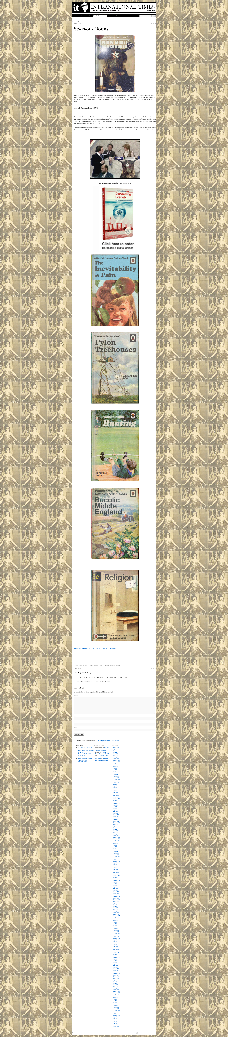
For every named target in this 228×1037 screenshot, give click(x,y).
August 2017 (116, 920)
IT (72, 1033)
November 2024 (116, 781)
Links (86, 16)
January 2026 (116, 758)
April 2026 (115, 753)
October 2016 (116, 936)
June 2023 (115, 808)
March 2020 (115, 871)
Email (75, 722)
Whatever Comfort (82, 757)
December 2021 (116, 837)
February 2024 (116, 795)
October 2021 (116, 840)
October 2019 (116, 879)
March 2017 (115, 928)
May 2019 (115, 887)
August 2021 (116, 843)
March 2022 (115, 832)
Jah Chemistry (77, 23)
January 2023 (116, 816)
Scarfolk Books (106, 665)
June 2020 (115, 866)
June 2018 (115, 904)
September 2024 (116, 784)
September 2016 (116, 938)
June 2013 (115, 1000)
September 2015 (116, 957)
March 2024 (115, 794)
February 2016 (116, 949)
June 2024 (115, 789)
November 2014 (116, 973)
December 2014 (116, 972)
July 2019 (115, 883)
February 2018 (116, 911)
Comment (76, 695)
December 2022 (116, 818)
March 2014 (115, 986)
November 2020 (116, 858)
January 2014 (116, 989)
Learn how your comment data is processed (108, 741)
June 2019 (115, 885)
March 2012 (115, 1025)
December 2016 (116, 933)
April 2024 (115, 792)
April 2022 (115, 830)
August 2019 (116, 882)
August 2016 (116, 939)
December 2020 (116, 856)
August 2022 (116, 824)
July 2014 (115, 980)
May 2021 (115, 848)
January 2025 (116, 777)
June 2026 (115, 750)
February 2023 (116, 814)
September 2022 (116, 822)
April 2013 (115, 1004)
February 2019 (116, 891)
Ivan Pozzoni (98, 758)
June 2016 (115, 943)
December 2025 (116, 760)
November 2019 (116, 877)
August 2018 (116, 901)
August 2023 (116, 805)
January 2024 (116, 797)
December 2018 (116, 895)
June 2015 (115, 962)
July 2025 (115, 768)
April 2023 (115, 811)
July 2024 (115, 787)
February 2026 (116, 757)
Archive (81, 16)
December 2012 (116, 1010)
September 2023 (116, 803)
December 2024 (116, 779)
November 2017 (116, 915)
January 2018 (116, 912)
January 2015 (116, 970)
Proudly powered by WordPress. (145, 1033)
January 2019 (116, 893)
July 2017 (115, 922)
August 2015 (116, 959)
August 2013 (116, 997)
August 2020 (116, 862)
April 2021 (115, 850)
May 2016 (115, 944)
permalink (118, 665)
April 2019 (115, 888)
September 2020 (116, 861)
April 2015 (115, 965)
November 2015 (116, 954)
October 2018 (116, 898)
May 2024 (115, 790)
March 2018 (115, 909)
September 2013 (116, 996)
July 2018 (115, 903)
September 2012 (116, 1015)
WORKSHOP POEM (82, 761)
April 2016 (115, 946)
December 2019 (116, 875)
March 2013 (115, 1005)
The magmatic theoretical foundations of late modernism (101, 760)
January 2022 (116, 835)
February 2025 (116, 776)
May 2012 (115, 1021)
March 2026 (115, 755)
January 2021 (116, 854)
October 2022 (116, 821)
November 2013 (116, 992)
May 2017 (115, 925)
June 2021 (115, 846)
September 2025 (116, 765)
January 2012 (116, 1026)
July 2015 (115, 960)
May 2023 (115, 810)
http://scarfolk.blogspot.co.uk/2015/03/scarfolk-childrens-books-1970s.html (95, 648)
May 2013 (115, 1002)
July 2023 (115, 806)
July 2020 (115, 864)
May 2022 (115, 829)
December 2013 (116, 991)
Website (75, 727)
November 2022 (116, 819)
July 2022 (115, 826)
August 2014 (116, 978)
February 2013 (116, 1007)
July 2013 (115, 999)
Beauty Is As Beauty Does (105, 753)
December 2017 (116, 914)
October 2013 (116, 994)
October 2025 (116, 763)
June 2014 (115, 981)
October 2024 (116, 782)
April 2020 (115, 869)
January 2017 (116, 931)
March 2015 (115, 967)
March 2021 (115, 851)
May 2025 (115, 771)
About (90, 16)
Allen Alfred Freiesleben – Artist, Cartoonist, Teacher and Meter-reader (102, 749)
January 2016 (116, 951)
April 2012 (115, 1023)
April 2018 (115, 907)
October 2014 (116, 975)
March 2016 (115, 948)
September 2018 (116, 899)
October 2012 (116, 1013)
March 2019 (115, 890)
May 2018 (115, 906)
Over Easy (153, 23)
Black (96, 753)
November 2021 (116, 838)
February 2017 (116, 930)
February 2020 (116, 872)
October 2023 (116, 802)
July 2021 (115, 845)
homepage (95, 665)
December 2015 (116, 952)
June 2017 (115, 923)
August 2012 (116, 1016)
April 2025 (115, 773)
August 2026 (116, 747)
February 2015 (116, 968)
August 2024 (116, 786)
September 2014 (116, 976)
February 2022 (116, 834)
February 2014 (116, 988)
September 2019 (116, 880)
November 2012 (116, 1012)
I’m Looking (103, 752)
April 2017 (115, 927)
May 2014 (115, 983)
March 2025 (115, 774)
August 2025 (116, 766)
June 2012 (115, 1020)
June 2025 (115, 769)
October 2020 (116, 859)
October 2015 (116, 956)
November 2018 (116, 896)
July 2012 (115, 1018)
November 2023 (116, 800)
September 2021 (116, 842)
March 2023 (115, 813)
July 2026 (115, 749)
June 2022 (115, 827)
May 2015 (115, 964)
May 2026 (115, 752)
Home (75, 16)
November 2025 (116, 761)
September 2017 (116, 919)
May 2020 (115, 867)
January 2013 (116, 1008)
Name (75, 716)
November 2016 (116, 935)
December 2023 (116, 798)
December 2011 (116, 1028)
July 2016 (115, 941)
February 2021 (116, 853)
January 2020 (116, 874)
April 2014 (115, 984)
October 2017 (116, 917)
